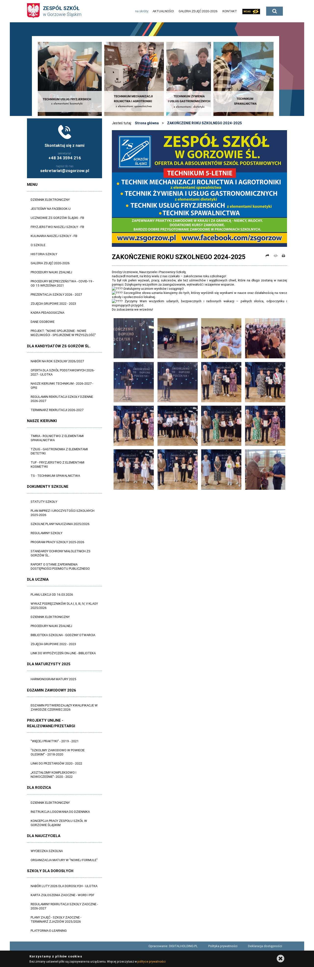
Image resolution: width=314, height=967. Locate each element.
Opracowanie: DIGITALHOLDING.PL (173, 946)
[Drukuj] (283, 256)
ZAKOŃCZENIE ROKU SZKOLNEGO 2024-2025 (204, 123)
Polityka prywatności (222, 946)
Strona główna (147, 123)
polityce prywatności (151, 961)
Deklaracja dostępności (265, 946)
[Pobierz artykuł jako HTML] (275, 256)
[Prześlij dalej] (267, 256)
